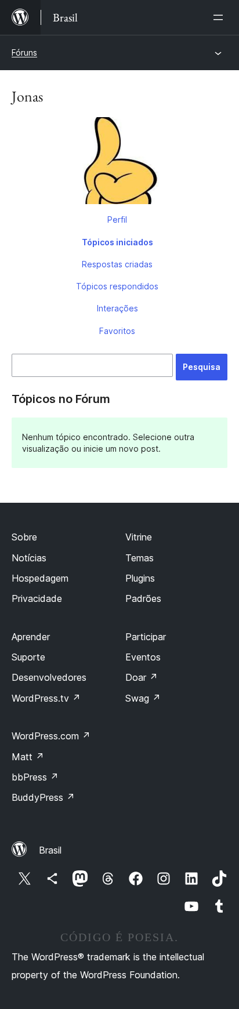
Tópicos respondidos (117, 286)
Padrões (143, 598)
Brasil (50, 850)
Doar (141, 677)
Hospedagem (40, 578)
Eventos (143, 657)
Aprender (31, 637)
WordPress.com (51, 736)
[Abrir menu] (220, 17)
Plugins (140, 578)
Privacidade (37, 598)
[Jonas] (119, 163)
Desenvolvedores (49, 677)
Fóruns (24, 52)
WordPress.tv (46, 698)
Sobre (24, 537)
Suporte (28, 657)
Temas (139, 558)
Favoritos (117, 331)
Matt (28, 757)
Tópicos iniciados (117, 242)
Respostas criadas (117, 264)
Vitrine (138, 537)
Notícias (29, 558)
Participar (145, 637)
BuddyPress (43, 797)
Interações (117, 308)
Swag (143, 698)
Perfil (117, 219)
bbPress (35, 777)
